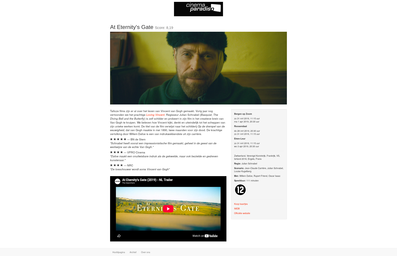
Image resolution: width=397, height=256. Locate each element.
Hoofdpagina (118, 252)
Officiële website (242, 213)
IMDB (237, 208)
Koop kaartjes (241, 203)
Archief (133, 252)
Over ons (145, 252)
